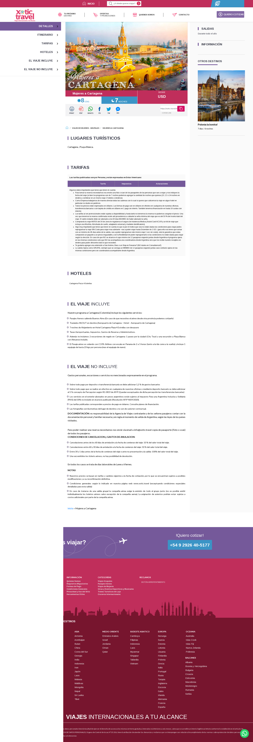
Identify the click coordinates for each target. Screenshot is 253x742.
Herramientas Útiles (76, 594)
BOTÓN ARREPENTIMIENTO (153, 582)
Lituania (161, 651)
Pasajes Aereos (105, 584)
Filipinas (134, 640)
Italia (160, 667)
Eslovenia (190, 678)
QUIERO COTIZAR (234, 14)
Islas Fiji (190, 644)
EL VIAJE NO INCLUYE (38, 69)
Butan (77, 644)
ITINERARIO (45, 34)
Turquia (161, 679)
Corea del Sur (81, 651)
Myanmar (134, 651)
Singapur (134, 655)
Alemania (162, 699)
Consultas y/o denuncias (67, 736)
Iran (76, 667)
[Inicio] (67, 128)
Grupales (94, 128)
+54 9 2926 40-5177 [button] (190, 545)
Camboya (135, 636)
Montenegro (191, 686)
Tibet (77, 699)
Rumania (189, 690)
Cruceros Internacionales (109, 594)
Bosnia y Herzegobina (196, 666)
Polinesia (190, 651)
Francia (161, 703)
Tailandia (134, 659)
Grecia (161, 663)
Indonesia (79, 663)
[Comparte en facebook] (99, 110)
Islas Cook (191, 640)
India (77, 659)
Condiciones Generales (77, 589)
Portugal (162, 671)
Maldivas (79, 683)
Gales (161, 691)
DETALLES (46, 26)
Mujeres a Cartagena (113, 128)
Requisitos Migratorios (77, 584)
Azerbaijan (80, 640)
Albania (188, 662)
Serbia (188, 694)
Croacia (189, 674)
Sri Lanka (79, 695)
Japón (77, 671)
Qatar (105, 651)
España (161, 707)
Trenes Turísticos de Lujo (109, 592)
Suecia (161, 640)
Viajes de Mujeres (80, 128)
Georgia (78, 655)
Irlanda (161, 695)
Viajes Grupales (105, 581)
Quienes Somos (74, 581)
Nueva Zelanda (193, 648)
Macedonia (190, 682)
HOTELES (46, 52)
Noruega (162, 636)
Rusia (161, 675)
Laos (77, 675)
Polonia (161, 659)
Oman (105, 648)
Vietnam (134, 663)
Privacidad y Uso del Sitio (78, 592)
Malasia (78, 679)
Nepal (77, 691)
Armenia (79, 636)
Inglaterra (162, 683)
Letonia (161, 648)
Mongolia (79, 687)
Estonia (161, 644)
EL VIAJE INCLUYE (41, 60)
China (77, 648)
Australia (190, 636)
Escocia (162, 687)
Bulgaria (189, 670)
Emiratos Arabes (110, 636)
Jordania (106, 644)
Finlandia (162, 655)
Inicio (70, 508)
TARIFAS (47, 43)
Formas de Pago (74, 586)
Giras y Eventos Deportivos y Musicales (116, 589)
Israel (105, 640)
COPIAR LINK (166, 113)
